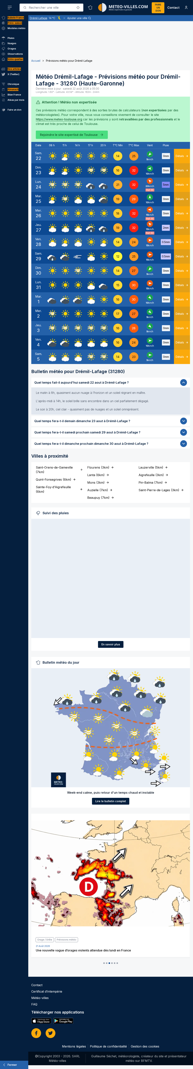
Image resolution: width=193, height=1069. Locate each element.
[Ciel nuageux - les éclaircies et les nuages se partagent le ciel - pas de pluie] (77, 199)
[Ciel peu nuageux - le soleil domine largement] (64, 156)
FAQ (34, 1004)
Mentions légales (74, 1046)
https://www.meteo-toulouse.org (59, 119)
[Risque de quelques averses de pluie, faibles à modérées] (90, 227)
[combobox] (51, 8)
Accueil (35, 60)
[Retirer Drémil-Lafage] (64, 18)
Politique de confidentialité (108, 1046)
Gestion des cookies (145, 1046)
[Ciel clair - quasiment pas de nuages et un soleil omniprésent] (51, 156)
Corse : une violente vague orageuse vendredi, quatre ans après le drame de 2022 (95, 950)
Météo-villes (40, 998)
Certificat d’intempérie (46, 991)
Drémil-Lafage (38, 18)
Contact (173, 7)
